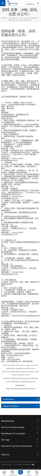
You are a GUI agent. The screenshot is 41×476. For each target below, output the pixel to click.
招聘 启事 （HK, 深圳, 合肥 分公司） (20, 20)
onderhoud (13, 18)
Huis (5, 18)
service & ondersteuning (28, 18)
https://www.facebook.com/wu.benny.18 (20, 389)
